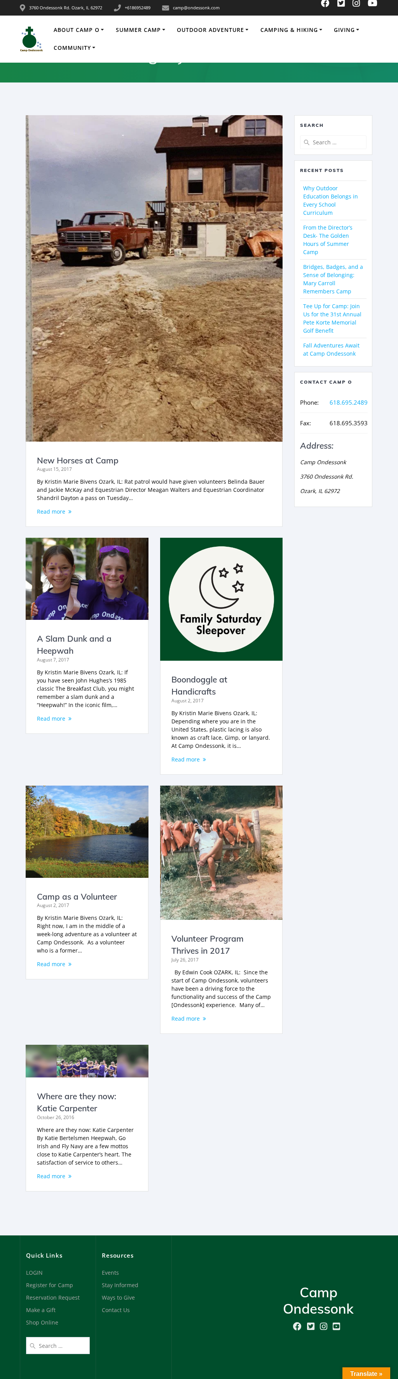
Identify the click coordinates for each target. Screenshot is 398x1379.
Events (110, 1272)
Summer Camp (138, 29)
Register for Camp (49, 1285)
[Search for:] (333, 142)
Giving (344, 29)
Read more (51, 511)
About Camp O (77, 29)
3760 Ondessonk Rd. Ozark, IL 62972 (65, 8)
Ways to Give (118, 1297)
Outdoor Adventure (210, 29)
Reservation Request (53, 1297)
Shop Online (42, 1322)
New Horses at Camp (78, 460)
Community (72, 47)
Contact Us (116, 1310)
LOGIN (34, 1272)
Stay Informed (120, 1285)
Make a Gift (41, 1310)
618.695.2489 (349, 402)
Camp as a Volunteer (77, 896)
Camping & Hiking (289, 29)
